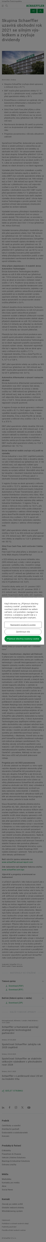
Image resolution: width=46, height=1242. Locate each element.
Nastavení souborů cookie (23, 625)
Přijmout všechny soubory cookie (23, 638)
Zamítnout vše (23, 631)
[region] (23, 621)
